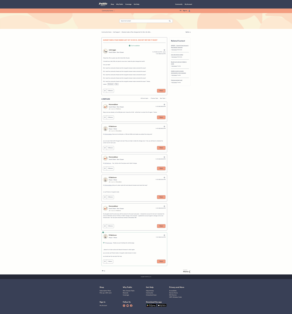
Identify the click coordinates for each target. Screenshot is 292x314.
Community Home (106, 32)
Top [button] (104, 270)
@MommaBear (108, 134)
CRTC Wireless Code (175, 297)
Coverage (128, 4)
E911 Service (173, 295)
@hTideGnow (107, 163)
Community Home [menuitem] (107, 10)
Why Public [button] (127, 287)
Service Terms (173, 293)
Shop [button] (102, 287)
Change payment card (176, 80)
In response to (115, 210)
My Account (188, 4)
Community (178, 4)
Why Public (119, 4)
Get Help (136, 4)
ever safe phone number (177, 54)
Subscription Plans (105, 291)
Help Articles (150, 291)
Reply (161, 90)
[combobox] (146, 21)
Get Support (116, 32)
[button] (105, 91)
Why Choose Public (129, 291)
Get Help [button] (150, 287)
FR (180, 10)
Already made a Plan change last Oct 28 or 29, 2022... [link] (136, 32)
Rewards (125, 293)
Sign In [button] (102, 302)
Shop (112, 4)
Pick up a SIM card (105, 293)
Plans (116, 84)
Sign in (185, 10)
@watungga (109, 243)
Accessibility (173, 291)
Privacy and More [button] (176, 287)
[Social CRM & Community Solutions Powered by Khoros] (186, 271)
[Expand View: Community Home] (114, 11)
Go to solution (135, 45)
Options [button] (187, 32)
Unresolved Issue (151, 295)
